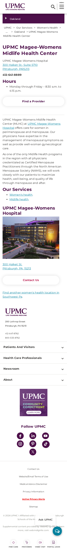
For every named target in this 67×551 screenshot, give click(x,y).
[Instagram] (20, 444)
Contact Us (31, 280)
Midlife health (19, 199)
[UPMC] (15, 6)
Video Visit (40, 547)
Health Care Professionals (22, 358)
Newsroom (11, 368)
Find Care (13, 547)
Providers (27, 547)
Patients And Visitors (19, 347)
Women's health (20, 194)
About (7, 379)
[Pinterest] (32, 444)
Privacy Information (33, 491)
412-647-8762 (12, 333)
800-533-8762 (12, 337)
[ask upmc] (57, 531)
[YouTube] (45, 436)
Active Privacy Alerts (33, 499)
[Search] (53, 7)
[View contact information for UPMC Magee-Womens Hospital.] (31, 238)
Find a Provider (33, 101)
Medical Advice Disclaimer (33, 484)
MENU (61, 2)
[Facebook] (20, 436)
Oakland (15, 19)
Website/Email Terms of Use (33, 476)
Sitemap (33, 506)
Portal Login (53, 547)
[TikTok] (46, 444)
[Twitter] (32, 452)
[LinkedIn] (32, 436)
